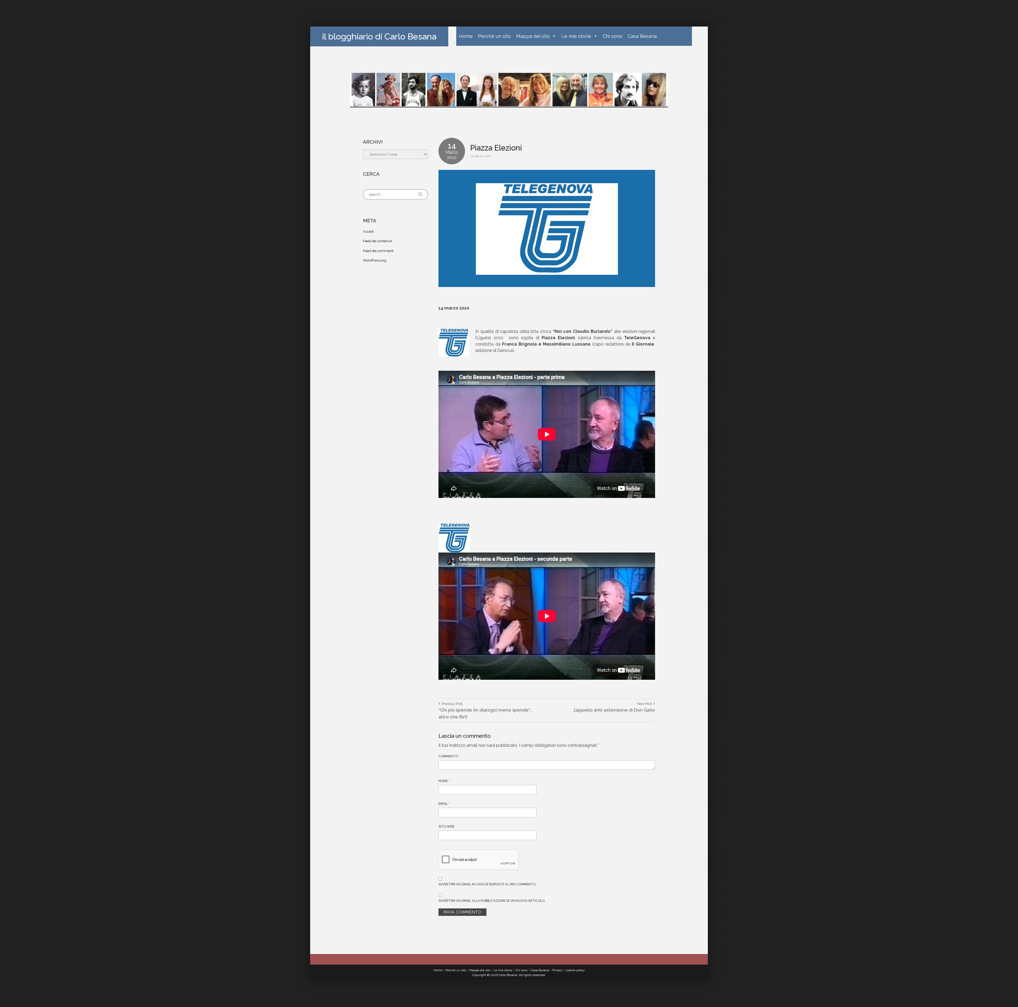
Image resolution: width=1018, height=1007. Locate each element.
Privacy (557, 970)
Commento (448, 756)
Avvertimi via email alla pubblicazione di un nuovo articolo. (491, 901)
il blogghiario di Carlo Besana (379, 36)
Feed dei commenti (378, 251)
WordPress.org (374, 260)
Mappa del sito (533, 36)
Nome (444, 781)
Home (466, 36)
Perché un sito (494, 36)
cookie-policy (575, 970)
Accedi (368, 231)
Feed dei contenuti (377, 241)
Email (444, 804)
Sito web (446, 826)
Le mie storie (576, 36)
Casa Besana (642, 36)
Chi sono (612, 36)
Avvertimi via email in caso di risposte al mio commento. (487, 884)
